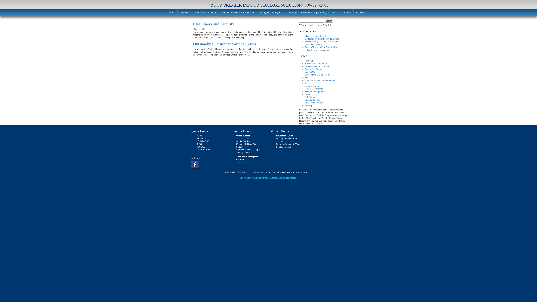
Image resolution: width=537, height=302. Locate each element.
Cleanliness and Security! (214, 24)
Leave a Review (312, 85)
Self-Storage (290, 12)
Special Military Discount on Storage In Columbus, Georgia (322, 43)
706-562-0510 (316, 123)
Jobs (333, 12)
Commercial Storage (204, 12)
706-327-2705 (242, 138)
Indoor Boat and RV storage (317, 50)
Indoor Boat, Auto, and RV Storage (237, 12)
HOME (199, 135)
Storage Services (312, 99)
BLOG (199, 144)
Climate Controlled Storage (317, 66)
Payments (361, 12)
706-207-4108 (242, 162)
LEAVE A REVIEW (204, 149)
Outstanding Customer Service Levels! (225, 44)
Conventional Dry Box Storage (318, 74)
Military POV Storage (269, 12)
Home (172, 12)
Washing (308, 105)
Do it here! (329, 25)
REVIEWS (200, 146)
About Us (184, 12)
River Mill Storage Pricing (313, 12)
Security (308, 94)
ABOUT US (201, 138)
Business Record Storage (316, 63)
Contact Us (345, 12)
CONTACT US (202, 141)
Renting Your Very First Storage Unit (321, 47)
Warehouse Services (314, 102)
